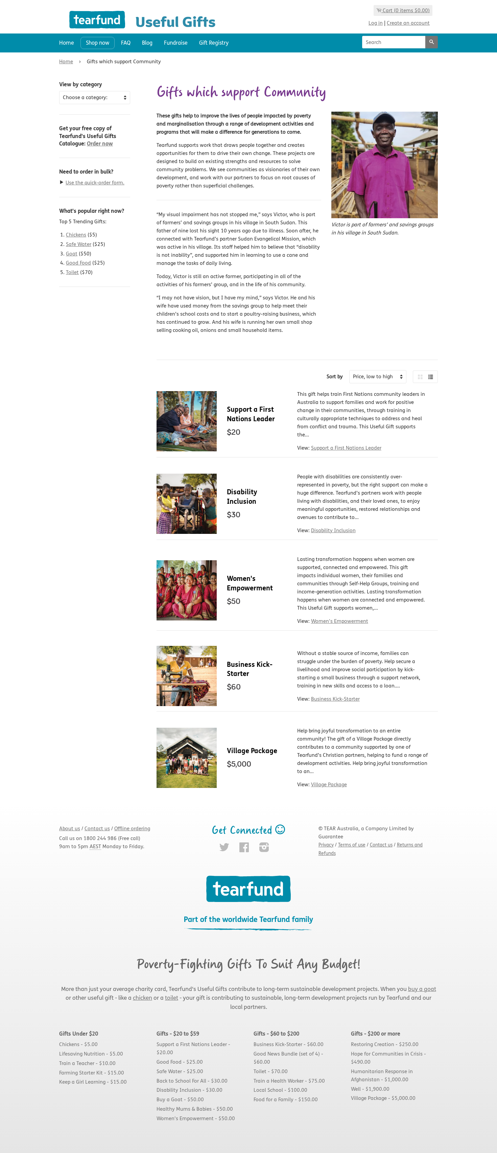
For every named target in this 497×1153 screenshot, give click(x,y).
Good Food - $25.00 (180, 1062)
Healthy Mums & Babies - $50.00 (195, 1109)
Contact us (97, 829)
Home (66, 43)
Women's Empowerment (339, 621)
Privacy (326, 845)
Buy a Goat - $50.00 (180, 1100)
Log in (376, 23)
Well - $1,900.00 (370, 1089)
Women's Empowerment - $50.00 (196, 1118)
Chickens (76, 235)
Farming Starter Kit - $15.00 (91, 1073)
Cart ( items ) (406, 10)
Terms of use (351, 845)
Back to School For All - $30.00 (192, 1081)
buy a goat (422, 989)
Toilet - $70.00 (271, 1071)
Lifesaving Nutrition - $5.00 (91, 1054)
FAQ (126, 43)
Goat (71, 254)
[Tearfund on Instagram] (264, 849)
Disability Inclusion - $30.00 (189, 1090)
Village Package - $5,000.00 (383, 1098)
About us (69, 829)
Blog (147, 43)
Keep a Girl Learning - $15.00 (93, 1082)
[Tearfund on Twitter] (224, 849)
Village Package (252, 751)
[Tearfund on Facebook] (244, 849)
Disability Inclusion (333, 530)
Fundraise (176, 43)
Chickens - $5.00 (78, 1045)
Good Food (78, 263)
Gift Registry (214, 43)
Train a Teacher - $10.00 (87, 1063)
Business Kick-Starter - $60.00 (289, 1045)
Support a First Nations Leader (346, 448)
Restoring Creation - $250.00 (385, 1045)
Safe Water (78, 244)
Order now (100, 143)
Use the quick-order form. (95, 183)
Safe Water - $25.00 (180, 1071)
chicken (142, 998)
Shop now (97, 43)
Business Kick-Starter (335, 699)
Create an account (408, 23)
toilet (171, 998)
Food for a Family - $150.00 (286, 1100)
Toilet (72, 272)
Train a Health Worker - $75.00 (289, 1081)
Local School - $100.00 (280, 1090)
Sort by (335, 377)
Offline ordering (132, 829)
